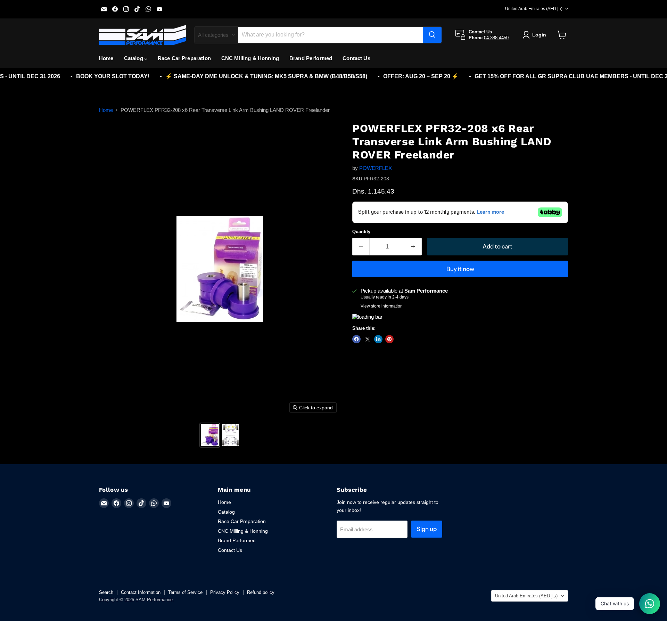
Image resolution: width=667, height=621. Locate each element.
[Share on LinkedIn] (378, 339)
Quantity (361, 231)
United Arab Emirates (533, 8)
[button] (210, 435)
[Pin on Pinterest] (389, 339)
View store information (382, 306)
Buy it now (460, 268)
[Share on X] (367, 339)
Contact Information (140, 592)
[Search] (432, 35)
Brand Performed (310, 58)
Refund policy (260, 592)
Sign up (427, 528)
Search (106, 592)
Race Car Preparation (184, 58)
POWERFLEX (375, 168)
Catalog (134, 58)
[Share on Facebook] (356, 339)
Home (106, 58)
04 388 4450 (496, 37)
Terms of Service (185, 592)
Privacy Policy (224, 592)
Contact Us (356, 58)
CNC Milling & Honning (250, 58)
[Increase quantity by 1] (413, 246)
